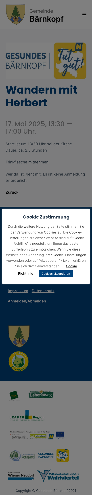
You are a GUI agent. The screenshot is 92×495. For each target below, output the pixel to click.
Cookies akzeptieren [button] (56, 273)
